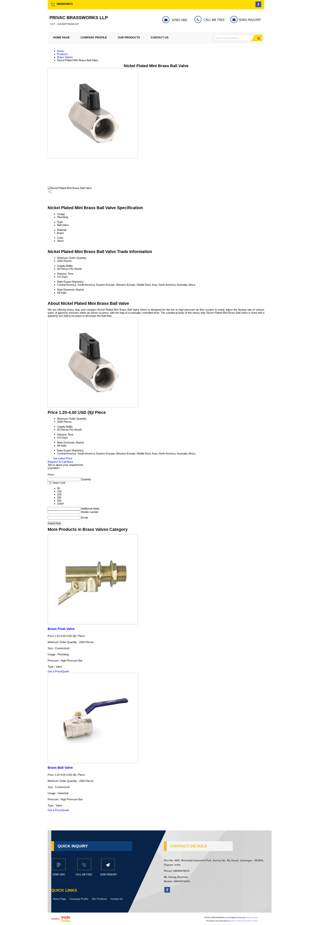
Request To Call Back (60, 461)
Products (62, 54)
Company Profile (94, 37)
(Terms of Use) (252, 918)
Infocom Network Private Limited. (244, 921)
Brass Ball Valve (60, 767)
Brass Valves (65, 57)
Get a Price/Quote (58, 671)
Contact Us (159, 37)
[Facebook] (258, 6)
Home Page (61, 37)
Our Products (129, 37)
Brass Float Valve (61, 629)
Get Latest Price (62, 458)
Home (60, 51)
